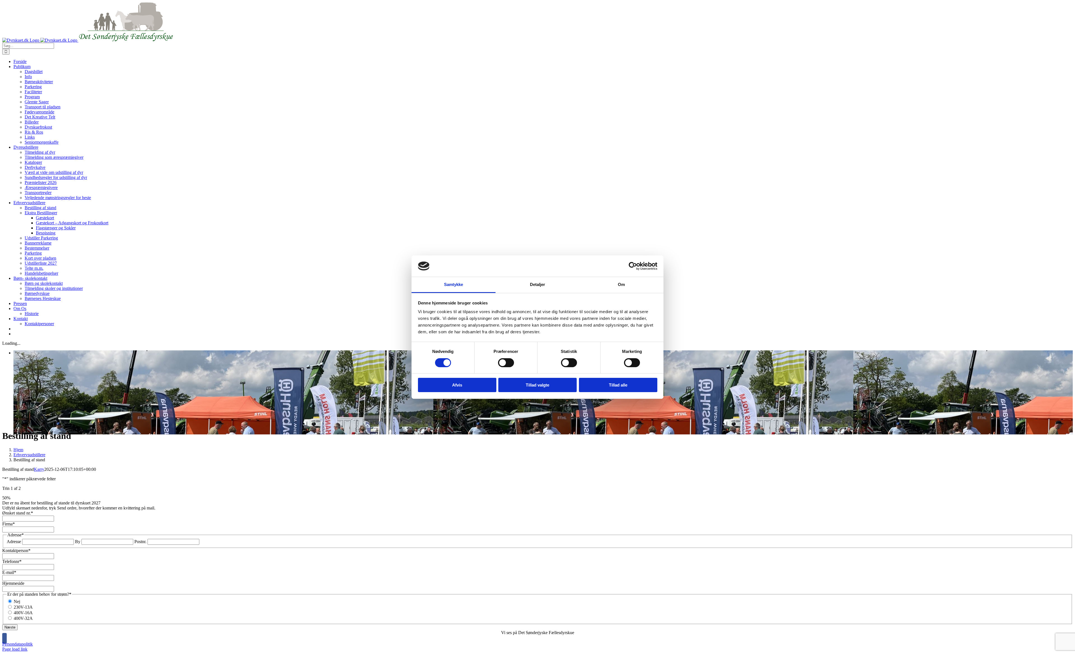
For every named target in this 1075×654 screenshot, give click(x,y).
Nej (17, 601)
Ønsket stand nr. (17, 513)
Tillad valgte (537, 385)
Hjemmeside (13, 583)
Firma (8, 524)
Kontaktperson (16, 550)
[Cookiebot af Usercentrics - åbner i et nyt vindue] (632, 266)
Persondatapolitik (17, 644)
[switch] (506, 362)
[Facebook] (4, 638)
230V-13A (23, 607)
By (77, 541)
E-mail (9, 572)
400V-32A (23, 618)
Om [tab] (621, 284)
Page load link (14, 649)
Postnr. (140, 541)
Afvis (457, 385)
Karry (39, 469)
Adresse (14, 541)
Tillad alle (618, 385)
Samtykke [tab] (453, 284)
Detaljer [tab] (537, 284)
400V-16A (23, 612)
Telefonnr (12, 561)
